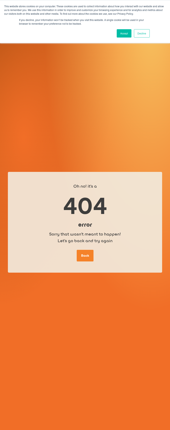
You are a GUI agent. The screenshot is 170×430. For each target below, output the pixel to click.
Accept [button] (124, 33)
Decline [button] (141, 33)
